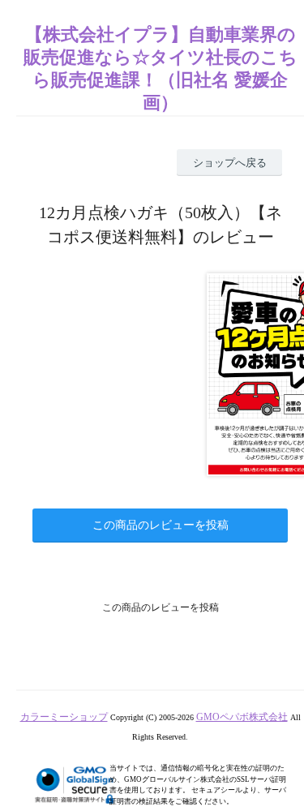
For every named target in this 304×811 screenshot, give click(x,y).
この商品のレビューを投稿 (160, 525)
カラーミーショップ (64, 717)
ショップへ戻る (230, 163)
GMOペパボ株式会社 (242, 717)
